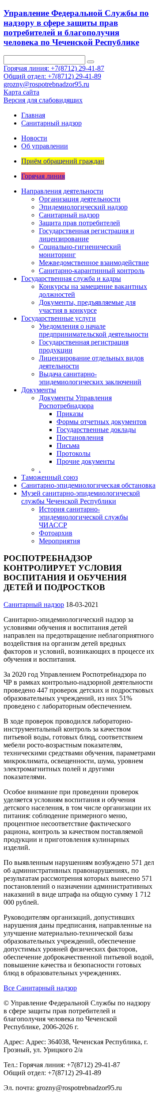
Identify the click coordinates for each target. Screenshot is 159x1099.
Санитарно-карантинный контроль (91, 270)
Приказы (70, 413)
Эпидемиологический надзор (83, 207)
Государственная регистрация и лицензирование (86, 235)
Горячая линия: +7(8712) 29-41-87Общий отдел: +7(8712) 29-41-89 (54, 72)
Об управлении (44, 146)
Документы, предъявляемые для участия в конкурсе (87, 306)
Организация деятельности (80, 199)
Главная (33, 115)
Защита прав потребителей (79, 223)
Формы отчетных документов (102, 421)
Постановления (80, 437)
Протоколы (74, 453)
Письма (68, 445)
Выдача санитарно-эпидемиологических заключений (90, 378)
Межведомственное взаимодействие (94, 262)
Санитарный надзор (51, 123)
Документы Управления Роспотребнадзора (75, 401)
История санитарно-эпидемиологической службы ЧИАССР (83, 517)
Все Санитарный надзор (40, 988)
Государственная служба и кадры (71, 278)
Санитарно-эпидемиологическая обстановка (88, 485)
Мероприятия (59, 541)
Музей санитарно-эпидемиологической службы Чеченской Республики (80, 497)
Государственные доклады (96, 429)
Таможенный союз (49, 477)
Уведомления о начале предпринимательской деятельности (93, 330)
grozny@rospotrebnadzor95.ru (46, 84)
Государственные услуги (58, 318)
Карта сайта (21, 92)
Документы (38, 390)
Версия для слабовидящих (43, 100)
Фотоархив (55, 533)
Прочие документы (86, 461)
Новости (34, 138)
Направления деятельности (62, 191)
